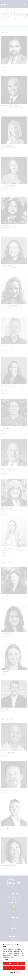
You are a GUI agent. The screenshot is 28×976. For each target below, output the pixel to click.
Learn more (6, 959)
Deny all (14, 968)
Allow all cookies (14, 964)
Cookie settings (14, 972)
